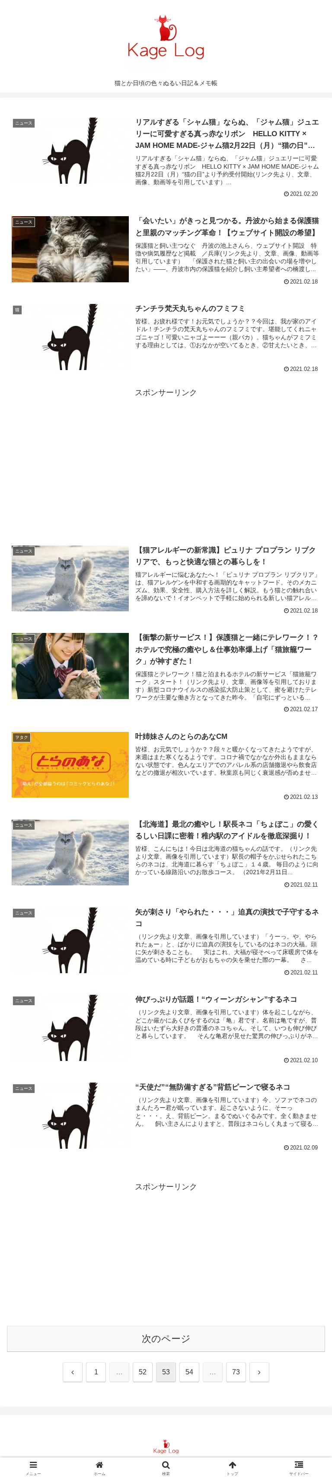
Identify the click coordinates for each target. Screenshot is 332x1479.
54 (189, 1372)
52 (143, 1372)
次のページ (166, 1338)
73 (236, 1372)
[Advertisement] (166, 460)
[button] (306, 1231)
